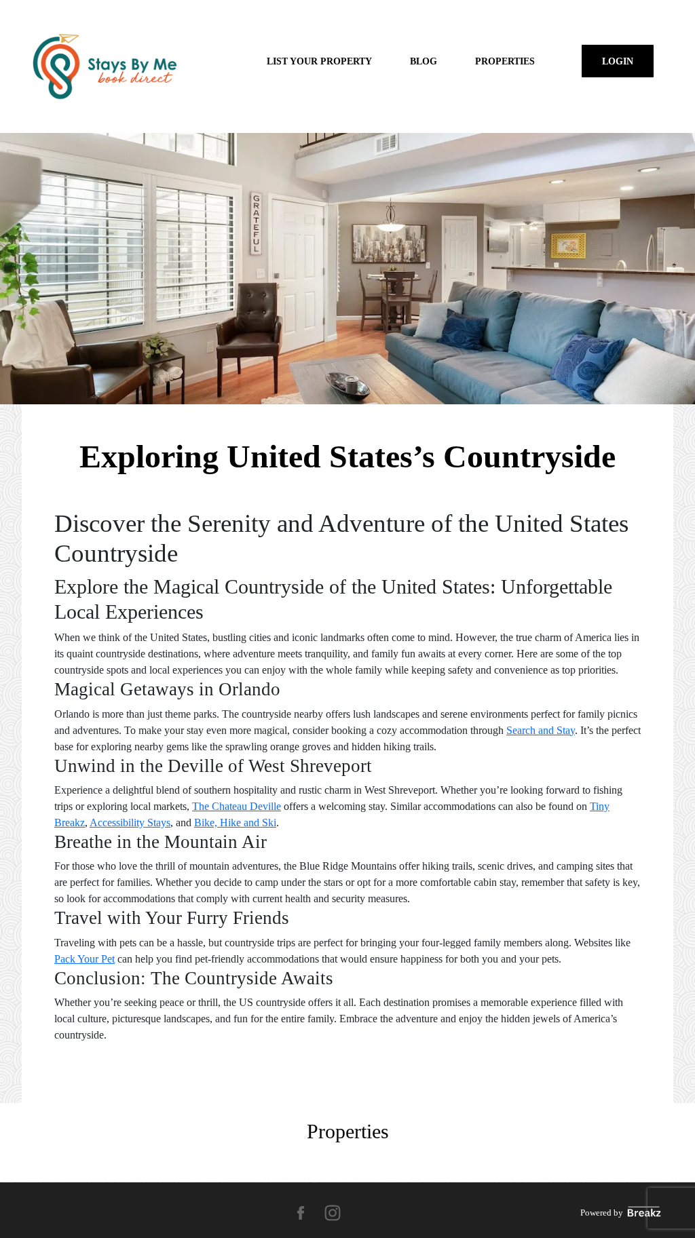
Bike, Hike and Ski (235, 822)
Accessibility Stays (130, 822)
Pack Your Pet (84, 959)
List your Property (319, 61)
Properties (505, 61)
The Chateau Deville (236, 806)
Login (617, 61)
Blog (423, 61)
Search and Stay (540, 730)
